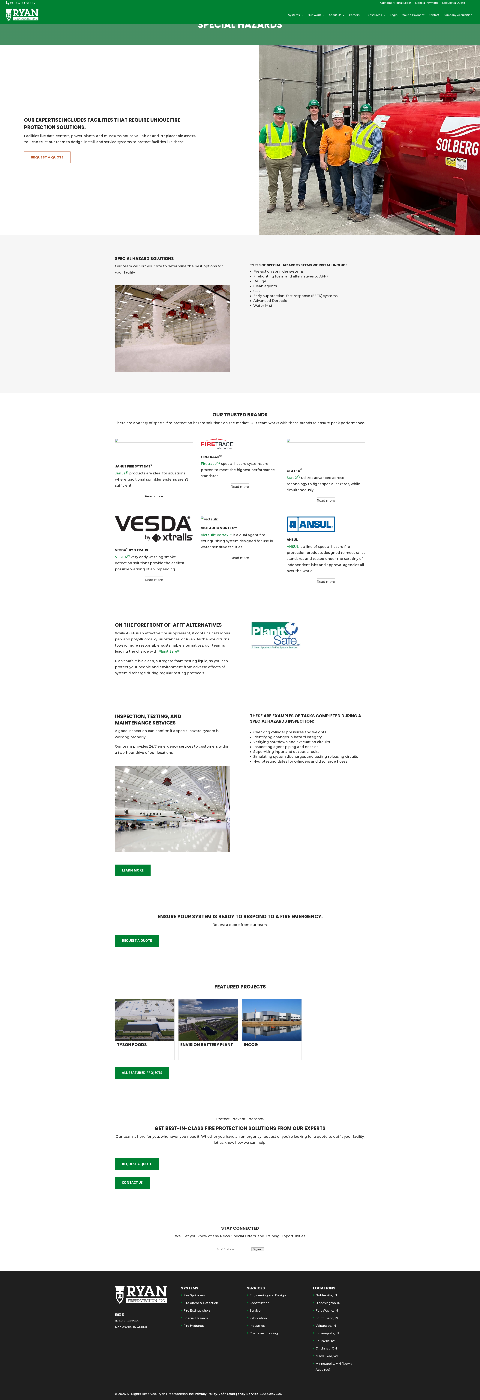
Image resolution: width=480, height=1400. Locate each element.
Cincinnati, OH (326, 1348)
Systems (294, 15)
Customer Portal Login (395, 3)
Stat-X (293, 477)
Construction (259, 1303)
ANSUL (293, 547)
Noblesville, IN (326, 1295)
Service (255, 1310)
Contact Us (132, 1182)
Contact (434, 15)
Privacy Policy (206, 1394)
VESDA (122, 556)
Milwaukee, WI (327, 1356)
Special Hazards (196, 1318)
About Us (335, 15)
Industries (257, 1326)
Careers (354, 15)
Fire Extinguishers (197, 1310)
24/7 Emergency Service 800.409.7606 (250, 1394)
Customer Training (264, 1333)
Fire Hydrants (194, 1326)
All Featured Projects (142, 1073)
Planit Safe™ (169, 651)
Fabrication (258, 1318)
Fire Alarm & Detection (201, 1303)
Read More (144, 1054)
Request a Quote (453, 3)
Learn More (133, 870)
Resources (375, 15)
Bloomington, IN (328, 1303)
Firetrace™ (210, 464)
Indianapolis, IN (327, 1333)
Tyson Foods (132, 1045)
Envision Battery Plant (206, 1045)
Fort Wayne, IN (327, 1310)
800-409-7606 (22, 3)
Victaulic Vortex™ (216, 535)
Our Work (314, 15)
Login (394, 15)
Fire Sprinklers (194, 1295)
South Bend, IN (327, 1318)
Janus (121, 472)
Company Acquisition (457, 15)
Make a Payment (426, 3)
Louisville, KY (325, 1341)
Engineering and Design (268, 1295)
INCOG (251, 1045)
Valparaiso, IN (326, 1326)
